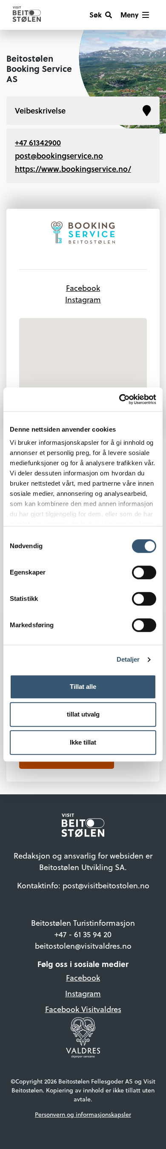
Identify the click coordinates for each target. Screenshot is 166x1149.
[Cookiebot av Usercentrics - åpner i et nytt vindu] (119, 399)
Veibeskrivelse (40, 110)
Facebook (83, 288)
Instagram (83, 299)
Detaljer (128, 659)
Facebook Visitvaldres (83, 1009)
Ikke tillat (83, 742)
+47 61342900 (38, 142)
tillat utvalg (83, 714)
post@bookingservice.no (59, 155)
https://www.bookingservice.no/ (73, 168)
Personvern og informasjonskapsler (83, 1114)
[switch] (144, 572)
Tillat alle (83, 686)
